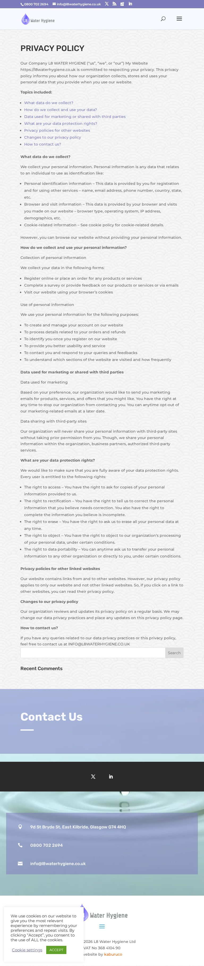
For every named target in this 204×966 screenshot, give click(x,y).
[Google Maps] (122, 4)
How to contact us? (42, 144)
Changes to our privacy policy (52, 137)
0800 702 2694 (46, 845)
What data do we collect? (48, 102)
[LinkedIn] (130, 4)
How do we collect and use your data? (60, 109)
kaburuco (113, 954)
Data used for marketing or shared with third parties (75, 116)
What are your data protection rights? (60, 123)
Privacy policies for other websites (57, 130)
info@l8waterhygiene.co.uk (58, 863)
